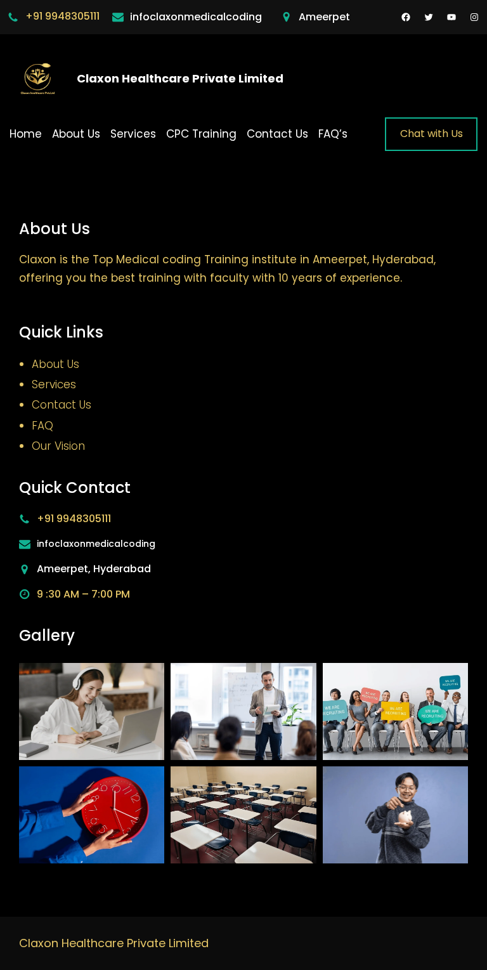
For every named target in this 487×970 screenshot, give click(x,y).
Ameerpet (324, 17)
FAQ (42, 425)
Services (54, 384)
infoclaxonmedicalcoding (196, 17)
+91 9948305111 (62, 16)
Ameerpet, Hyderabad (94, 568)
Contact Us (61, 404)
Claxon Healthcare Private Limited (180, 78)
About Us (55, 364)
